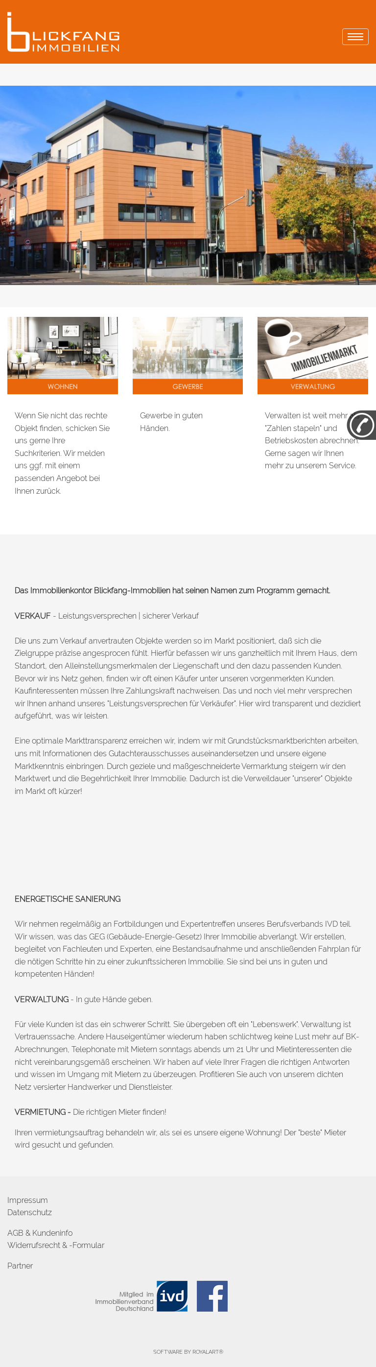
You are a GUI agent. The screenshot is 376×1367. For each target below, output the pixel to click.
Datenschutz (29, 1212)
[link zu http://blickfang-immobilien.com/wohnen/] (62, 355)
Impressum (27, 1200)
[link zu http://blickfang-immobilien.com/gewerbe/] (188, 355)
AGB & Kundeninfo (39, 1233)
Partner (20, 1266)
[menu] (355, 36)
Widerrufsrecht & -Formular (55, 1245)
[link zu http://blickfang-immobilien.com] (65, 32)
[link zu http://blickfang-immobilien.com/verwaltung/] (313, 355)
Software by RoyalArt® (188, 1352)
